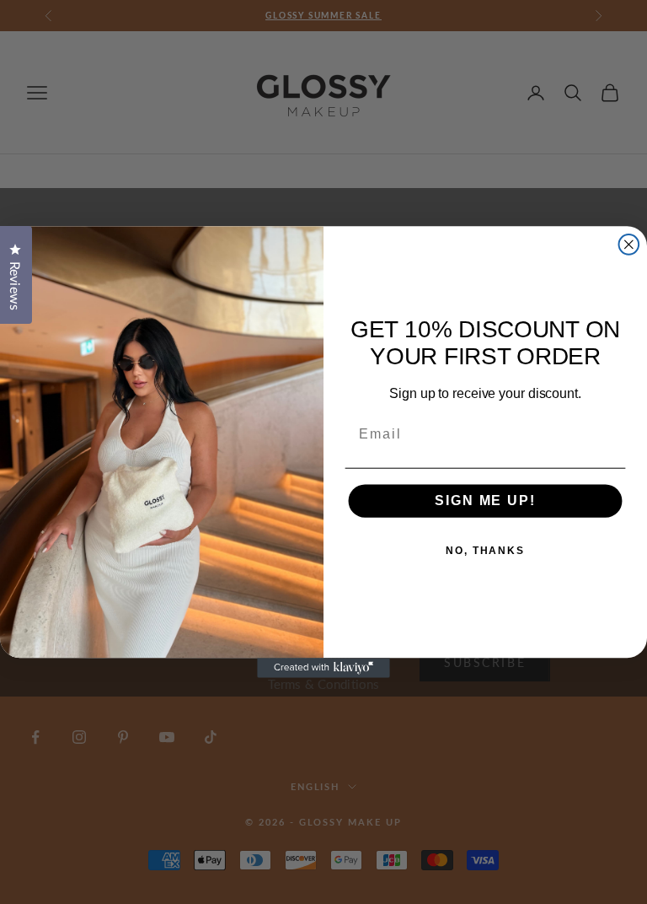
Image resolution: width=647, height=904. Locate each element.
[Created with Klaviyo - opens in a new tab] (323, 668)
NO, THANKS (485, 551)
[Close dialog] (629, 244)
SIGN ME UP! (485, 501)
